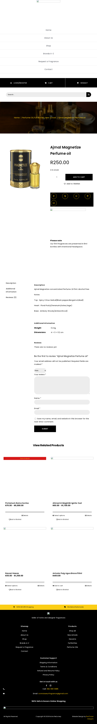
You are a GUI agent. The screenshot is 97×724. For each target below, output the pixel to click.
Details (25, 515)
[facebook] (46, 685)
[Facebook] (53, 196)
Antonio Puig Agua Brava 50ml (67, 573)
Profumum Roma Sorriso (17, 503)
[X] (65, 196)
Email (37, 408)
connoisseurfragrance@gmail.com (53, 693)
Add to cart (79, 177)
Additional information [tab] (11, 290)
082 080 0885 (52, 689)
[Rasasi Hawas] (25, 548)
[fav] (48, 613)
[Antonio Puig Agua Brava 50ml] (72, 548)
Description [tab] (11, 283)
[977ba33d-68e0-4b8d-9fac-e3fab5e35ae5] (25, 169)
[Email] (53, 203)
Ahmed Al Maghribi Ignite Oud (67, 503)
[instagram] (50, 685)
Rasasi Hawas (12, 573)
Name (37, 398)
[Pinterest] (87, 196)
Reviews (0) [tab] (11, 297)
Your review (40, 374)
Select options (59, 515)
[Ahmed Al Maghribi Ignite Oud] (72, 478)
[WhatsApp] (76, 196)
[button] (72, 183)
